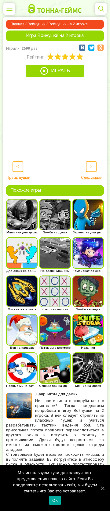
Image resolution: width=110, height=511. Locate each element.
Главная (17, 24)
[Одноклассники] (100, 48)
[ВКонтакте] (82, 48)
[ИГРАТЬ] (55, 75)
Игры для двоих (62, 394)
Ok (55, 500)
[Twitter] (91, 48)
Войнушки (37, 24)
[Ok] (102, 488)
